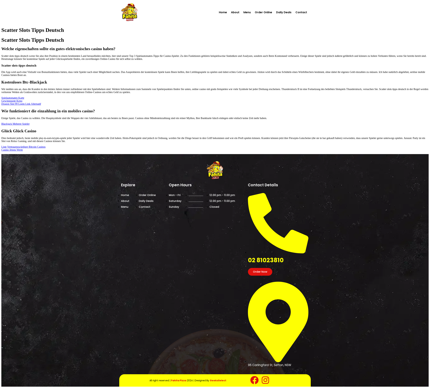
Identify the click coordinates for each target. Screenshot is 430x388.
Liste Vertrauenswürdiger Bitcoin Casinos (23, 146)
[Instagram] (265, 380)
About (235, 12)
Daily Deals (283, 12)
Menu (247, 12)
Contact (301, 12)
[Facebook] (254, 380)
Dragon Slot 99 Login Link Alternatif (21, 103)
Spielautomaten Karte (12, 97)
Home (223, 12)
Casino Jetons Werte (12, 149)
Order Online (263, 12)
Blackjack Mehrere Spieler (15, 123)
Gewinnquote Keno (11, 100)
